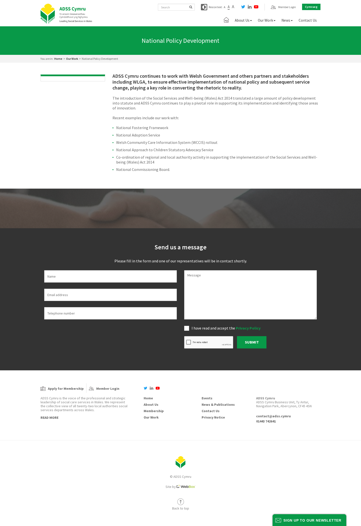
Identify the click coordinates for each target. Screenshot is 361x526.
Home (58, 58)
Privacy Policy (248, 328)
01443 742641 (266, 421)
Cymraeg (311, 7)
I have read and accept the (226, 328)
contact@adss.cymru (273, 416)
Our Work (72, 58)
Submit (252, 342)
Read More (49, 418)
